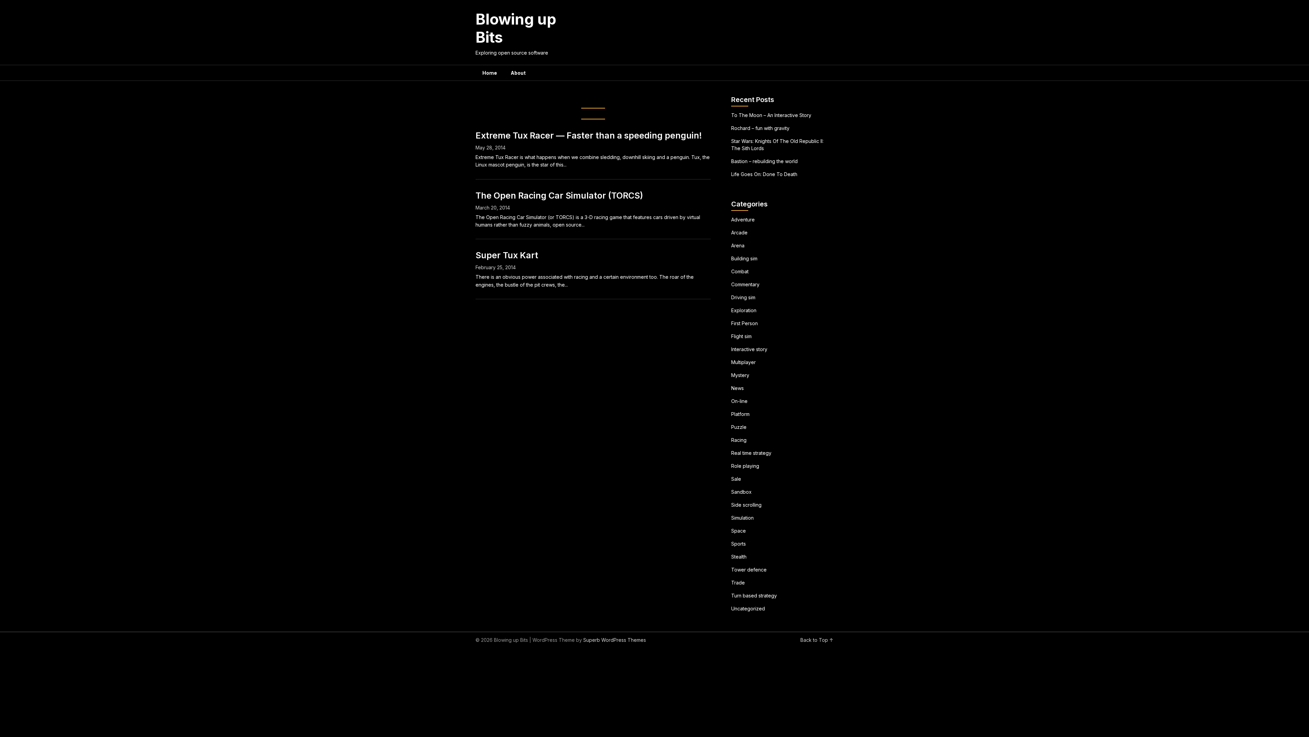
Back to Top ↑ (816, 640)
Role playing (745, 466)
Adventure (743, 219)
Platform (740, 414)
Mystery (740, 375)
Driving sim (743, 297)
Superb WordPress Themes (614, 640)
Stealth (739, 557)
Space (738, 531)
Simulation (742, 518)
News (737, 388)
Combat (740, 271)
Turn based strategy (754, 595)
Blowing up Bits (516, 28)
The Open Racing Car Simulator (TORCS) (559, 195)
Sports (738, 544)
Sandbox (741, 492)
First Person (744, 323)
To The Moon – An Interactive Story (771, 115)
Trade (738, 583)
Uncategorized (748, 608)
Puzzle (739, 427)
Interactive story (749, 349)
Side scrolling (746, 505)
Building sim (744, 258)
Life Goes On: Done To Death (764, 174)
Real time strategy (751, 453)
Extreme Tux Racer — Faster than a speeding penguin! (589, 135)
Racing (739, 440)
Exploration (743, 310)
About (518, 73)
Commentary (745, 284)
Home (489, 73)
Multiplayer (743, 362)
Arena (737, 245)
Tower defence (749, 570)
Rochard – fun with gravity (760, 128)
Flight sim (741, 336)
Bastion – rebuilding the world (764, 161)
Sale (736, 479)
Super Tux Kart (507, 255)
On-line (739, 401)
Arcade (739, 232)
